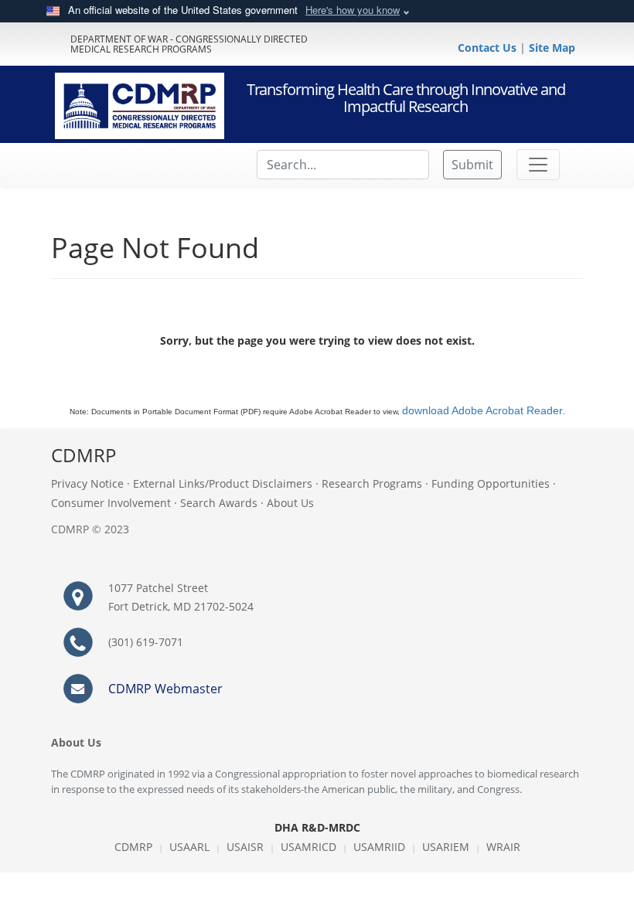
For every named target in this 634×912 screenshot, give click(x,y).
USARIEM (445, 846)
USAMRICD (308, 846)
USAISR (245, 846)
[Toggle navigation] (538, 164)
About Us (290, 502)
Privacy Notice (87, 483)
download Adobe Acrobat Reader (482, 410)
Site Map (552, 47)
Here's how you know (352, 9)
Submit (472, 164)
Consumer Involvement (111, 502)
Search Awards (218, 502)
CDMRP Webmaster (165, 688)
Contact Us (489, 47)
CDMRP (133, 846)
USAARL (189, 846)
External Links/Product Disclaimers (222, 483)
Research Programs (372, 483)
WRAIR (503, 846)
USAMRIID (379, 846)
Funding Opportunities (490, 483)
